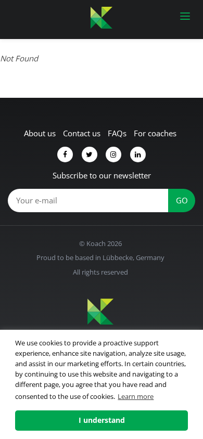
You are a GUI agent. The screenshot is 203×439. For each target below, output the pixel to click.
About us (40, 133)
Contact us (81, 133)
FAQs (117, 133)
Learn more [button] (136, 396)
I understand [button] (102, 420)
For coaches (155, 133)
